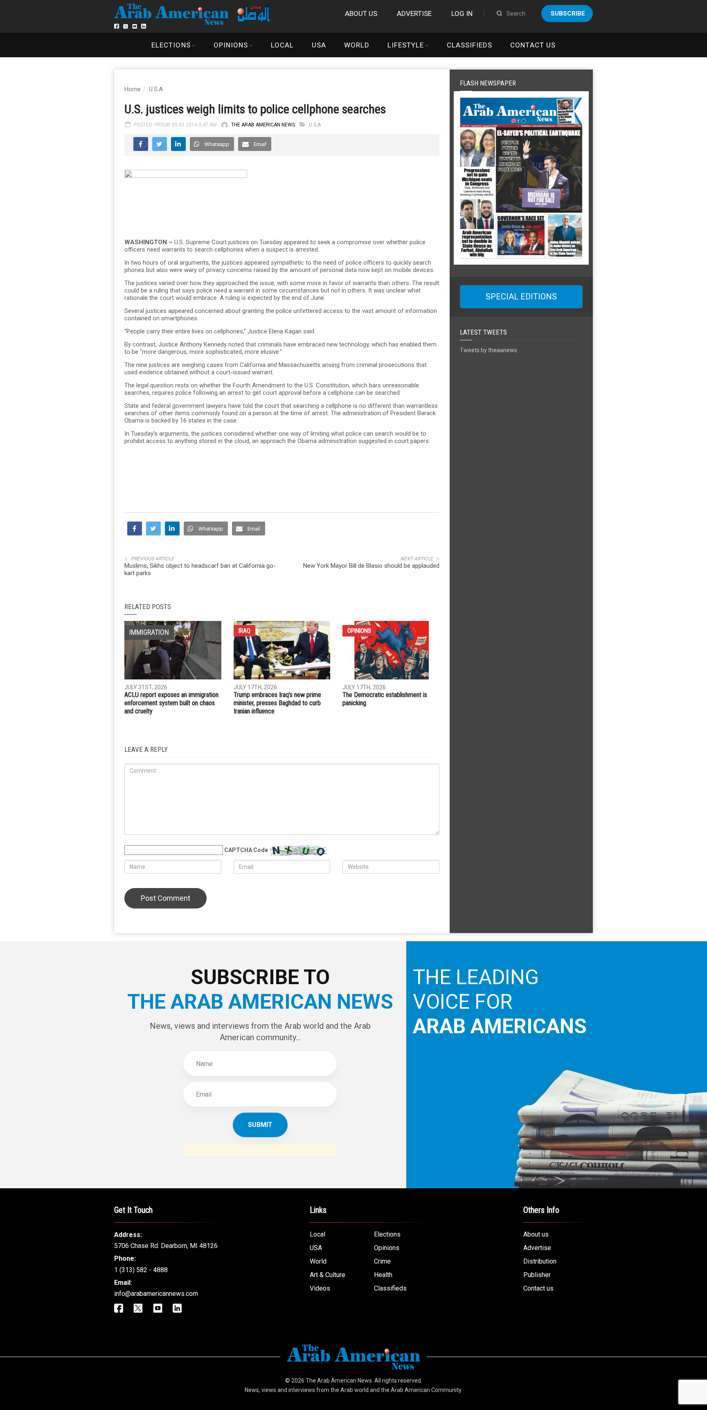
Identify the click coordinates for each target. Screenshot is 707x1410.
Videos (320, 1288)
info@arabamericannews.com (156, 1294)
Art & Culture (327, 1275)
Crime (382, 1261)
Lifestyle (405, 45)
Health (383, 1275)
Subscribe (568, 13)
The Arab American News (263, 125)
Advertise (414, 13)
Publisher (537, 1275)
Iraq (244, 630)
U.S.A (156, 89)
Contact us (532, 45)
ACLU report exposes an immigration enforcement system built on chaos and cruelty (171, 703)
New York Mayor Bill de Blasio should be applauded (371, 565)
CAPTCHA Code (246, 850)
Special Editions (521, 296)
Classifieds (469, 45)
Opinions (231, 45)
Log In (462, 13)
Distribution (539, 1261)
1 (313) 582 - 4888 (141, 1270)
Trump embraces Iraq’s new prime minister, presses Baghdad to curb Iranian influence (277, 703)
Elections (170, 45)
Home (132, 89)
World (356, 45)
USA (319, 45)
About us (361, 13)
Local (282, 45)
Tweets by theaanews (488, 350)
